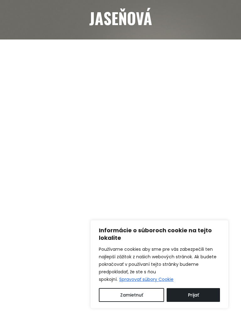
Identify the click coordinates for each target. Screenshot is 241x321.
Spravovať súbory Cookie (146, 279)
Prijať (193, 295)
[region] (159, 264)
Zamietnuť (131, 295)
